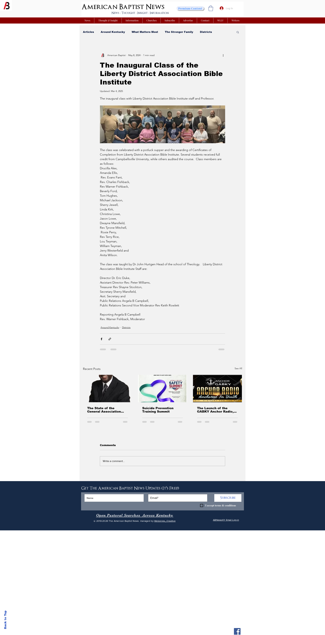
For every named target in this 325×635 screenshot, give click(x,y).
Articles (88, 31)
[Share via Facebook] (101, 339)
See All (238, 368)
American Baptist (112, 7)
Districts (206, 31)
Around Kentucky (113, 31)
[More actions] (223, 55)
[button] (210, 8)
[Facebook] (237, 631)
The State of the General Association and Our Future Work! (105, 409)
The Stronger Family (179, 31)
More (222, 31)
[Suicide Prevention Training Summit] (162, 388)
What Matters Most (145, 31)
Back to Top (5, 620)
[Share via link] (109, 339)
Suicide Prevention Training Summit (158, 409)
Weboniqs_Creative (165, 521)
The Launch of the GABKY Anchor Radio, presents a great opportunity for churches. (215, 409)
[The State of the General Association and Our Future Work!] (107, 388)
